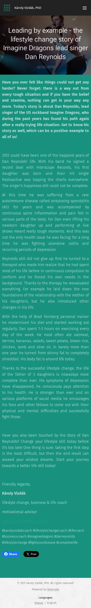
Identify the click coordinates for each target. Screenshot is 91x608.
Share (13, 554)
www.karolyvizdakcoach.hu (24, 521)
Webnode (53, 589)
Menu (84, 8)
